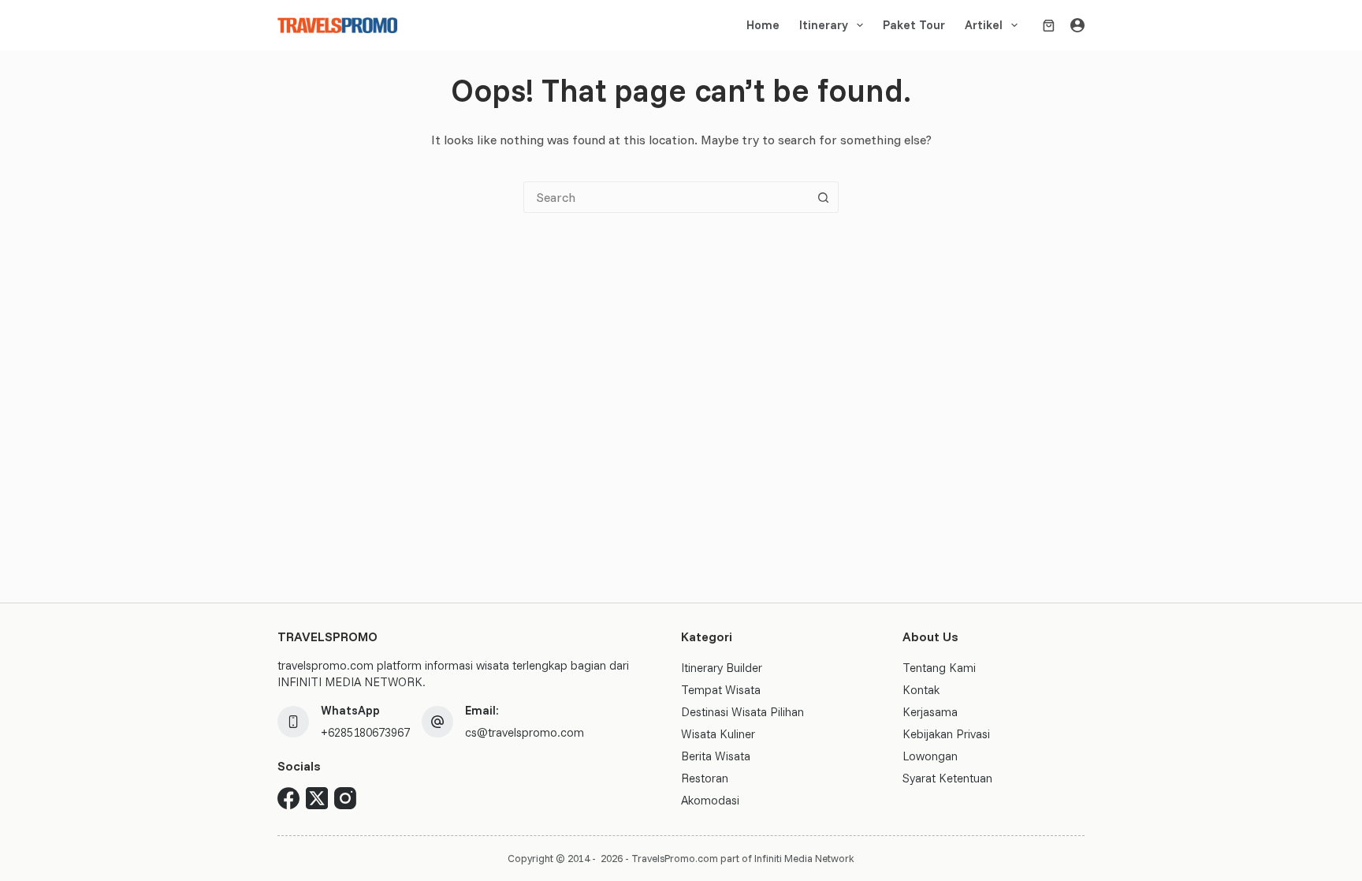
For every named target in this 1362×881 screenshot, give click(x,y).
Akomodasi (710, 800)
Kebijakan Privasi (946, 733)
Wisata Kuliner (718, 733)
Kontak (921, 689)
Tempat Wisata (721, 689)
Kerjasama (930, 711)
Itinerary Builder (721, 667)
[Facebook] (288, 798)
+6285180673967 (365, 732)
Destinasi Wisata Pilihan (742, 711)
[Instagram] (345, 798)
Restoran (704, 778)
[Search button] (823, 197)
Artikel (984, 24)
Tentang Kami (939, 667)
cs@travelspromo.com (524, 732)
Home (763, 24)
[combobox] (666, 197)
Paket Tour (914, 24)
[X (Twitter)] (317, 798)
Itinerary (823, 24)
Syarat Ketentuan (947, 778)
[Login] (1077, 25)
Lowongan (930, 755)
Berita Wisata (715, 755)
